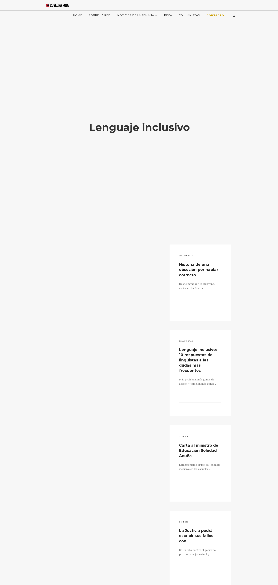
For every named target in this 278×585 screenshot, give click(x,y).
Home (77, 15)
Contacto (215, 15)
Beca (168, 15)
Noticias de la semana (135, 15)
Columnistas (189, 15)
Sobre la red (100, 15)
